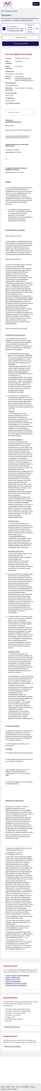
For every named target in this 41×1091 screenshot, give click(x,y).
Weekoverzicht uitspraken (12, 1046)
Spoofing (33, 1086)
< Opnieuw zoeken (20, 37)
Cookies (18, 1086)
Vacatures (3, 1089)
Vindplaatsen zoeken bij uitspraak (16, 983)
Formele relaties (8, 77)
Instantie (8, 58)
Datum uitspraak (8, 62)
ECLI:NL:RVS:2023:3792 (23, 78)
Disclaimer (14, 1089)
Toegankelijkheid (25, 1086)
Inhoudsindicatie (11, 93)
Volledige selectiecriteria (12, 1027)
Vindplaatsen (9, 98)
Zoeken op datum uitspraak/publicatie (17, 975)
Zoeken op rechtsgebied (13, 981)
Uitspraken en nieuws (11, 11)
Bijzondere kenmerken (9, 89)
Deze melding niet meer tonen (30, 28)
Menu (35, 4)
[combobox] (20, 112)
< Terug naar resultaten (20, 43)
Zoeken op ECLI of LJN (12, 979)
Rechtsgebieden (10, 83)
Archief (9, 1089)
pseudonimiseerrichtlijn (16, 30)
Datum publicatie (8, 67)
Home (2, 11)
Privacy (13, 1086)
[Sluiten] (37, 28)
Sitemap (8, 1086)
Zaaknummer (9, 71)
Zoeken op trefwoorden (12, 977)
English (3, 1086)
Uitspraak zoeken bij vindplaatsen (16, 985)
